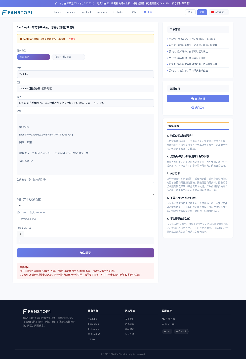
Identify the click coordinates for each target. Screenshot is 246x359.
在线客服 (199, 98)
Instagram (102, 12)
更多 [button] (133, 12)
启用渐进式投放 (27, 218)
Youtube (71, 12)
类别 (19, 82)
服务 (19, 96)
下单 (149, 12)
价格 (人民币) (24, 228)
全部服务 (24, 56)
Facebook (86, 12)
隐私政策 (129, 329)
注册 (202, 12)
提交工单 (199, 107)
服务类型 (21, 50)
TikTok (91, 339)
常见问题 (129, 324)
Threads (57, 12)
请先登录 (85, 252)
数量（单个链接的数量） (30, 199)
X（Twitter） (119, 12)
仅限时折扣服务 (63, 56)
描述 (19, 111)
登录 (190, 12)
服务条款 (129, 334)
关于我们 (129, 319)
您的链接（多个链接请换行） (32, 179)
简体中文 (219, 12)
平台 (19, 67)
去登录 (71, 38)
